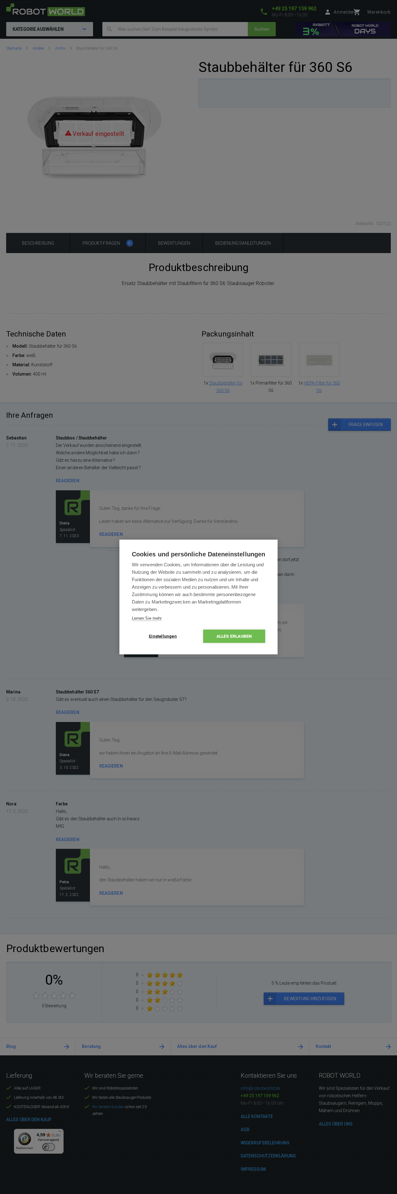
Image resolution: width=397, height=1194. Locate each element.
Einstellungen (163, 636)
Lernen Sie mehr (147, 618)
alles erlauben (234, 636)
